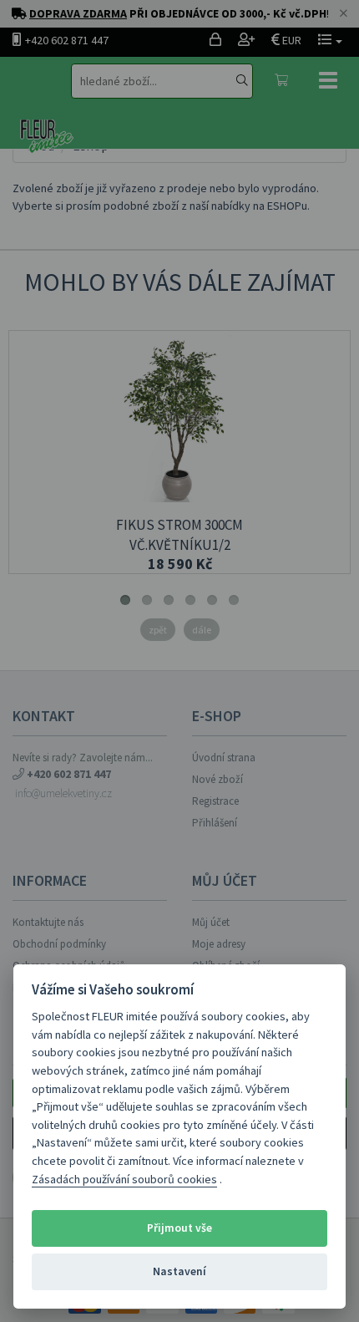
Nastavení (179, 1271)
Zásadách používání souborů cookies (124, 1179)
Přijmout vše (179, 1228)
